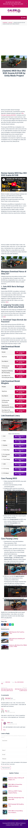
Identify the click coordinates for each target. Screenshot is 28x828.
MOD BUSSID (20, 682)
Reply (2, 709)
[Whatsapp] (13, 624)
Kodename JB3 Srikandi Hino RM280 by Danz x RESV (18, 645)
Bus (16, 682)
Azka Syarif (7, 698)
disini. (7, 302)
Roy (6, 711)
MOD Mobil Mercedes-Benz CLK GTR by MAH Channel (7, 689)
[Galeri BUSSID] (14, 11)
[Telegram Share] (10, 624)
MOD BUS (8, 682)
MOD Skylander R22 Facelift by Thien (16, 632)
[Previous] (4, 262)
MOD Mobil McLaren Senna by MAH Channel (21, 689)
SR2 (2, 683)
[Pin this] (7, 624)
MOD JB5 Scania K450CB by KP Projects (17, 639)
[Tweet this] (5, 624)
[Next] (23, 424)
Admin (8, 722)
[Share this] (2, 624)
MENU (24, 17)
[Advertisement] (14, 41)
